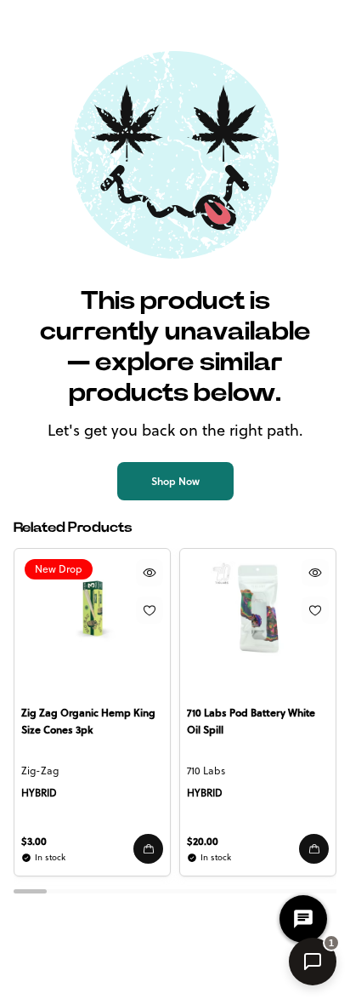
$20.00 (202, 841)
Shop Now (175, 481)
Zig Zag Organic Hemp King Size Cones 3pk (88, 721)
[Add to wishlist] (149, 610)
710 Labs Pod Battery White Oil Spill (251, 721)
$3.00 (34, 841)
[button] (148, 849)
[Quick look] (149, 572)
